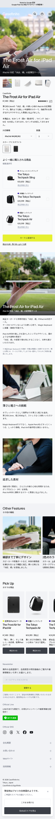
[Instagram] (5, 732)
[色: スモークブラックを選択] (16, 149)
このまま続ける (27, 802)
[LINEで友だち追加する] (10, 718)
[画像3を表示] (27, 83)
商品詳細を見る (23, 185)
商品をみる (13, 650)
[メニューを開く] (49, 14)
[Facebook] (25, 732)
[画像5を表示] (47, 83)
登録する (27, 688)
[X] (18, 732)
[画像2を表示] (17, 83)
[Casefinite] (11, 14)
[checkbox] (27, 178)
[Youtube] (31, 732)
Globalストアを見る (27, 810)
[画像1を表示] (7, 83)
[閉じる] (47, 791)
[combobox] (19, 136)
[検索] (34, 14)
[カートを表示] (42, 14)
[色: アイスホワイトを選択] (7, 149)
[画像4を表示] (37, 83)
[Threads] (11, 732)
